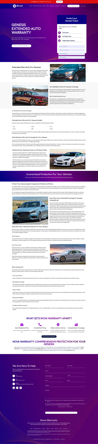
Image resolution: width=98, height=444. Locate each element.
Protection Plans (37, 5)
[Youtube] (20, 388)
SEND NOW (61, 413)
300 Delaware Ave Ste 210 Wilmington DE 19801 (24, 384)
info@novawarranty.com (20, 380)
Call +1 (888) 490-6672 (73, 5)
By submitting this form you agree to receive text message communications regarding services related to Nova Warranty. (65, 401)
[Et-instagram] (17, 388)
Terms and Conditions (66, 403)
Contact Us (63, 5)
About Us (52, 5)
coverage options (40, 348)
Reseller (57, 5)
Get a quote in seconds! (21, 45)
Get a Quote (59, 1)
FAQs (48, 5)
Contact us (69, 350)
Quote (44, 5)
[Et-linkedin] (14, 388)
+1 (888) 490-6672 (19, 376)
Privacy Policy (59, 403)
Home (30, 5)
